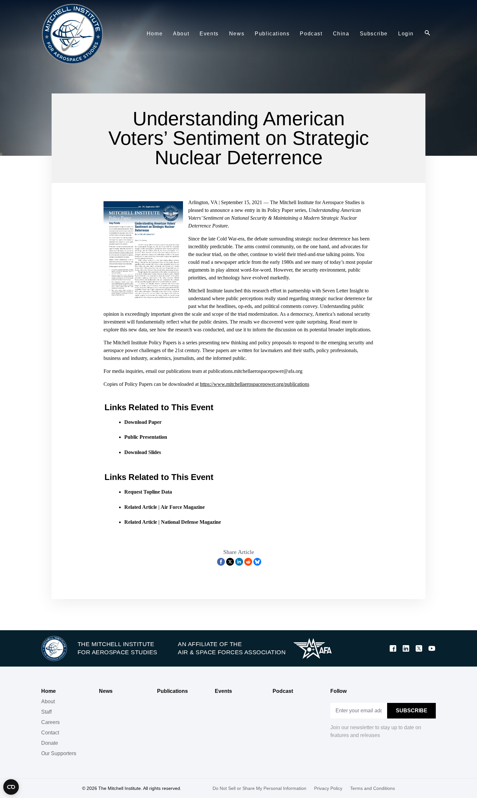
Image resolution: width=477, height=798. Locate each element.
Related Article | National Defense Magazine (172, 522)
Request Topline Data (148, 492)
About (48, 701)
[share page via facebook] (221, 562)
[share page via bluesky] (257, 562)
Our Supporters (58, 753)
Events (223, 691)
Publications (172, 691)
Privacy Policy (328, 788)
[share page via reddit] (248, 562)
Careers (50, 722)
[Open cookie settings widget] (11, 787)
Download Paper (143, 422)
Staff (46, 712)
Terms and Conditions (372, 788)
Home (48, 691)
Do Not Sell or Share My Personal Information (259, 788)
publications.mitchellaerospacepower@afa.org (255, 371)
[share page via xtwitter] (230, 562)
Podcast (283, 691)
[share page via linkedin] (239, 562)
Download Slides (142, 452)
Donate (49, 743)
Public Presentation (145, 437)
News (106, 691)
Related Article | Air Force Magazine (164, 507)
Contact (50, 732)
